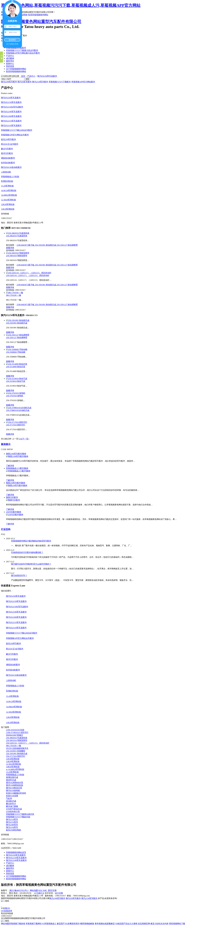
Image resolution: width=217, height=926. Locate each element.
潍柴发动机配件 (8, 158)
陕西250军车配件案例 (15, 483)
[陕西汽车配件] (13, 500)
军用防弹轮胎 (7, 181)
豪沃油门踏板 (12, 806)
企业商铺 (23, 15)
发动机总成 (11, 801)
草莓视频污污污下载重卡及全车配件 (22, 50)
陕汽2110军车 (12, 819)
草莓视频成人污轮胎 (10, 177)
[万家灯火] (39, 893)
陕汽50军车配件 (25, 82)
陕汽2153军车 (12, 822)
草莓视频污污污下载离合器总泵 (20, 814)
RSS (40, 890)
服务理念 (10, 61)
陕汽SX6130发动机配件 (11, 167)
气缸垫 (9, 798)
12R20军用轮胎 (7, 204)
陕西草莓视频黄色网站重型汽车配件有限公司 (41, 21)
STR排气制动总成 (14, 809)
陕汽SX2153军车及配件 (11, 121)
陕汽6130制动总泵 (14, 788)
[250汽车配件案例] (14, 514)
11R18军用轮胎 (7, 209)
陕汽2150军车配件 (40, 82)
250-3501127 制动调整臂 (67, 245)
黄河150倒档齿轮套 (14, 785)
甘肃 (54, 890)
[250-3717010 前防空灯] (16, 422)
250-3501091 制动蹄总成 (46, 245)
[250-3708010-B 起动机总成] (18, 408)
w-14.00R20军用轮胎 (15, 769)
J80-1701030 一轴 (13, 295)
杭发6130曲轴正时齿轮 (16, 793)
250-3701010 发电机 (14, 396)
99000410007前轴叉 (14, 735)
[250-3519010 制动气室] (16, 379)
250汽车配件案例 (13, 512)
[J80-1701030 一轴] (14, 293)
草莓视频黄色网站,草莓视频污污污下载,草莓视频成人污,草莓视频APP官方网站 (71, 5)
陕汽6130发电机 (13, 790)
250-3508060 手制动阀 (15, 352)
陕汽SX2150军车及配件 (11, 102)
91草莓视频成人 (49, 923)
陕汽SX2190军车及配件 (11, 112)
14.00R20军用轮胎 (9, 195)
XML (45, 890)
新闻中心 (10, 63)
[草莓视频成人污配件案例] (18, 471)
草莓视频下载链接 (17, 923)
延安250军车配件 (8, 139)
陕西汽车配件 (12, 497)
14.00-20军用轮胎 (8, 190)
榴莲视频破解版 (87, 923)
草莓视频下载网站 (34, 923)
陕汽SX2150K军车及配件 (12, 107)
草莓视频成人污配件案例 (17, 468)
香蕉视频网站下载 (177, 923)
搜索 (27, 79)
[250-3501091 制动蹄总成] (17, 320)
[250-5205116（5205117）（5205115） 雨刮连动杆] (28, 273)
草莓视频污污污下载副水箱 (18, 817)
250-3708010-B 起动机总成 (17, 410)
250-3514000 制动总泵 (15, 367)
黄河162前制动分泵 (14, 782)
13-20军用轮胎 (7, 186)
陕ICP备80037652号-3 (18, 890)
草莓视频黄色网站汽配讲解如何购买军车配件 (31, 541)
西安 (50, 890)
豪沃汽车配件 (7, 149)
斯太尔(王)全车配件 (9, 144)
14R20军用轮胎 (12, 767)
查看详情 (10, 248)
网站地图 (33, 890)
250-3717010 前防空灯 (15, 425)
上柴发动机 (6, 172)
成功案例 (10, 58)
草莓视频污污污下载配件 (60, 82)
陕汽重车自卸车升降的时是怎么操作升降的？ (31, 564)
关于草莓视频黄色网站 (16, 69)
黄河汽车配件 (7, 153)
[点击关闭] (1, 906)
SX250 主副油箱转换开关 (17, 748)
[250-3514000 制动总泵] (16, 364)
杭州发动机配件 (8, 163)
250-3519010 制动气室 (15, 381)
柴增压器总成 (12, 777)
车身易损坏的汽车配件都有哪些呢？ (27, 552)
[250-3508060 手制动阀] (16, 349)
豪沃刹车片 (11, 804)
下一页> (25, 439)
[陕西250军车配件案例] (16, 485)
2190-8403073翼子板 (26, 245)
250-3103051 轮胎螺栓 (15, 751)
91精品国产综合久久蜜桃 (126, 923)
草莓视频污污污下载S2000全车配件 (16, 130)
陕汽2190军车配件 (9, 82)
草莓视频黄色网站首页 (16, 852)
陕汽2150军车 (12, 827)
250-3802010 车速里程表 (16, 236)
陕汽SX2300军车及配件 (11, 116)
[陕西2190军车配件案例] (17, 456)
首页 (23, 76)
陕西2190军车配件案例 (16, 454)
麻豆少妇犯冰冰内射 (159, 923)
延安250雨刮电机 (13, 830)
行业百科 (6, 529)
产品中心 (10, 56)
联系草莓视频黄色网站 (38, 15)
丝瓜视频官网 (144, 923)
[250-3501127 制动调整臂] (17, 335)
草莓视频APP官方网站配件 (83, 82)
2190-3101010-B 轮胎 (15, 730)
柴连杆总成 (11, 780)
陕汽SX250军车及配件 (47, 76)
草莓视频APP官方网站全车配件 (15, 135)
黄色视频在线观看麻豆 (105, 923)
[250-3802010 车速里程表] (17, 233)
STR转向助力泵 (13, 811)
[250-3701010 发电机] (15, 393)
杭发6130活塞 (12, 796)
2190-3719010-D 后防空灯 (17, 732)
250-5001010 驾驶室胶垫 (16, 256)
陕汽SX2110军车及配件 (11, 125)
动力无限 (59, 893)
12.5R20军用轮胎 (8, 200)
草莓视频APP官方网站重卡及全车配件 (23, 53)
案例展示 (6, 444)
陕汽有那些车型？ (19, 575)
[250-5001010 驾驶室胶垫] (17, 253)
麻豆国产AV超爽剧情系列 (68, 923)
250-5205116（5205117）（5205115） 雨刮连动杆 (27, 275)
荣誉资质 (10, 66)
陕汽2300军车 (12, 825)
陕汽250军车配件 (73, 898)
